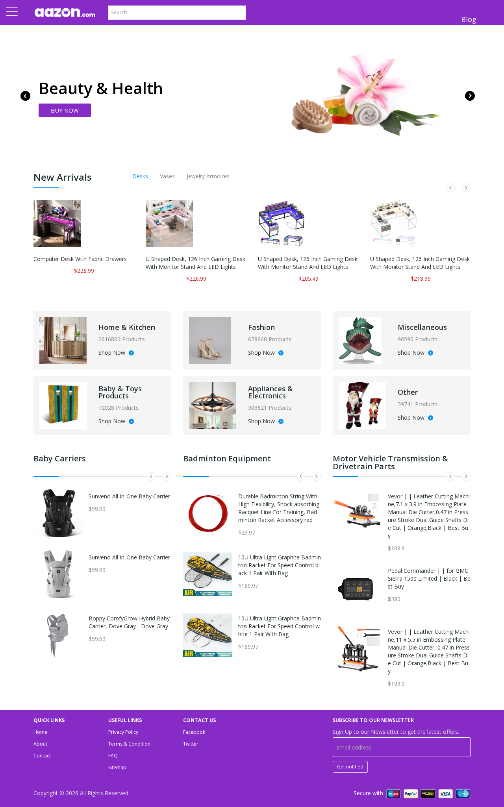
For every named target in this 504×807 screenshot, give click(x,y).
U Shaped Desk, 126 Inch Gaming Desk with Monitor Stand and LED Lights (195, 262)
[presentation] (25, 96)
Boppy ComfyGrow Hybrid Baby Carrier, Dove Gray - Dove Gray (129, 622)
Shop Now (112, 353)
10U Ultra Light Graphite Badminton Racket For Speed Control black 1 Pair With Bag (279, 565)
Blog (468, 19)
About (40, 743)
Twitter (190, 743)
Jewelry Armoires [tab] (208, 176)
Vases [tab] (167, 176)
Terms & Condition (129, 743)
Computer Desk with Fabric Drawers (80, 259)
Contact (42, 755)
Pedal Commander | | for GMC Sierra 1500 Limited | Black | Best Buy (429, 578)
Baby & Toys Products (120, 392)
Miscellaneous (422, 327)
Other (408, 392)
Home (40, 732)
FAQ (113, 755)
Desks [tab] (140, 176)
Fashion (261, 327)
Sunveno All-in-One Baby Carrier (129, 496)
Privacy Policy (123, 732)
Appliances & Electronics (270, 392)
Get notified (350, 766)
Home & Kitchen (126, 327)
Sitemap (117, 767)
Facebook (194, 732)
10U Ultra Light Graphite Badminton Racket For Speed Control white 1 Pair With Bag (279, 626)
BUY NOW (65, 110)
